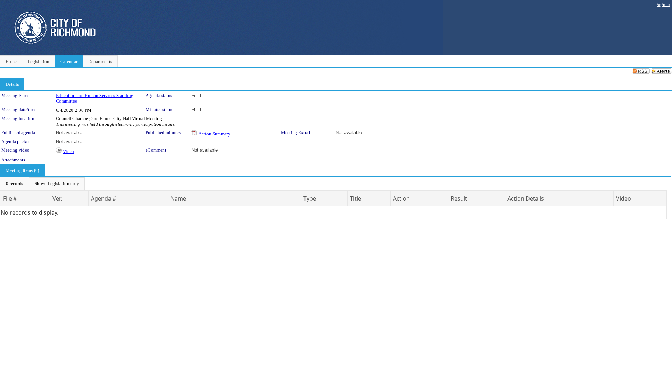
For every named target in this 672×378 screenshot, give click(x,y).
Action (401, 198)
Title (355, 198)
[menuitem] (14, 183)
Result (459, 198)
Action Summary (214, 133)
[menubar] (42, 183)
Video (68, 151)
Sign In (663, 4)
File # (10, 198)
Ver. (57, 198)
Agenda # (103, 198)
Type (309, 198)
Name (178, 198)
